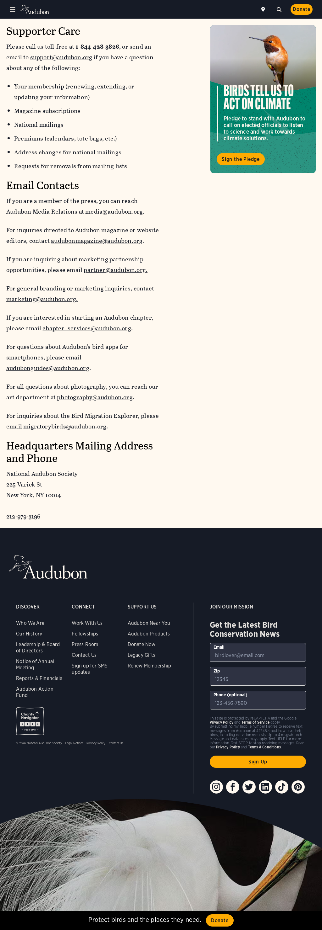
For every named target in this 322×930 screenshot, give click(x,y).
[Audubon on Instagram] (216, 787)
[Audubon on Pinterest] (298, 787)
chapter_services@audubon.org (86, 328)
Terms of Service (255, 722)
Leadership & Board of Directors (38, 647)
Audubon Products (149, 634)
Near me (263, 9)
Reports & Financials (39, 678)
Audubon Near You (149, 623)
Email (219, 647)
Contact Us (84, 655)
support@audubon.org (61, 57)
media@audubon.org (114, 211)
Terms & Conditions (264, 747)
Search (279, 8)
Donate (301, 9)
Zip (217, 671)
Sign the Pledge (241, 159)
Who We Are (30, 623)
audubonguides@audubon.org (47, 368)
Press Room (85, 644)
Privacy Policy (96, 743)
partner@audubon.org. (115, 269)
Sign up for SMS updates (90, 669)
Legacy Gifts (141, 655)
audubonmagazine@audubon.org (96, 240)
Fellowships (85, 634)
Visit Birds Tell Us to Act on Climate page (263, 99)
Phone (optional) (231, 695)
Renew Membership (149, 666)
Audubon (34, 9)
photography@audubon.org (94, 397)
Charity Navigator (30, 721)
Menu (12, 9)
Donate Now (142, 644)
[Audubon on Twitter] (249, 787)
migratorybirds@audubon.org (64, 426)
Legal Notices (74, 743)
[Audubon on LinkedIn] (265, 787)
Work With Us (87, 623)
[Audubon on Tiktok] (281, 787)
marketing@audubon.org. (42, 299)
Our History (29, 634)
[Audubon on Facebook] (232, 787)
